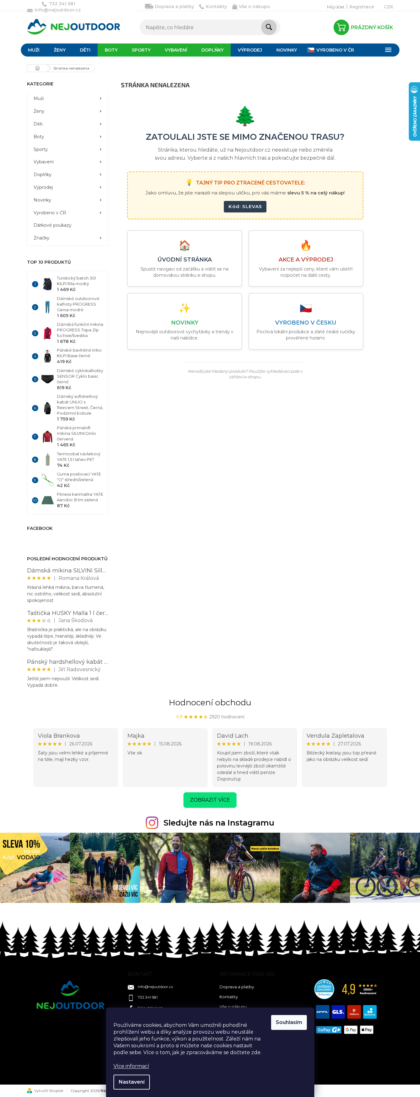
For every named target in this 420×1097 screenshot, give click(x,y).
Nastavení (132, 1082)
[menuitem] (34, 50)
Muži (39, 98)
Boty (39, 136)
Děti (38, 124)
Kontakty (216, 6)
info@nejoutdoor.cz (155, 986)
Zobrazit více (210, 800)
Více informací (131, 1066)
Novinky (42, 200)
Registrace (361, 7)
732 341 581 (148, 997)
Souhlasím (289, 1022)
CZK (388, 7)
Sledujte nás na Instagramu (219, 822)
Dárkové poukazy (53, 225)
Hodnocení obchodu (210, 703)
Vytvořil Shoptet (48, 1090)
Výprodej (43, 187)
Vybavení (43, 162)
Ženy (39, 111)
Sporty (41, 149)
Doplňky (43, 174)
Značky (41, 238)
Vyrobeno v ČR (50, 213)
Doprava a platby (174, 6)
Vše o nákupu (254, 6)
